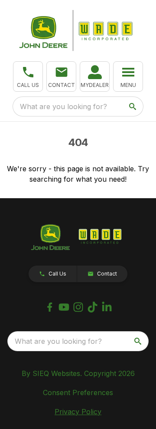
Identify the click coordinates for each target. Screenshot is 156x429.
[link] (95, 76)
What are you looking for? (63, 106)
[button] (28, 76)
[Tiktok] (92, 307)
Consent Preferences (78, 392)
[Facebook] (49, 307)
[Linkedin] (106, 307)
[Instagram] (78, 307)
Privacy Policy (78, 411)
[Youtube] (63, 307)
